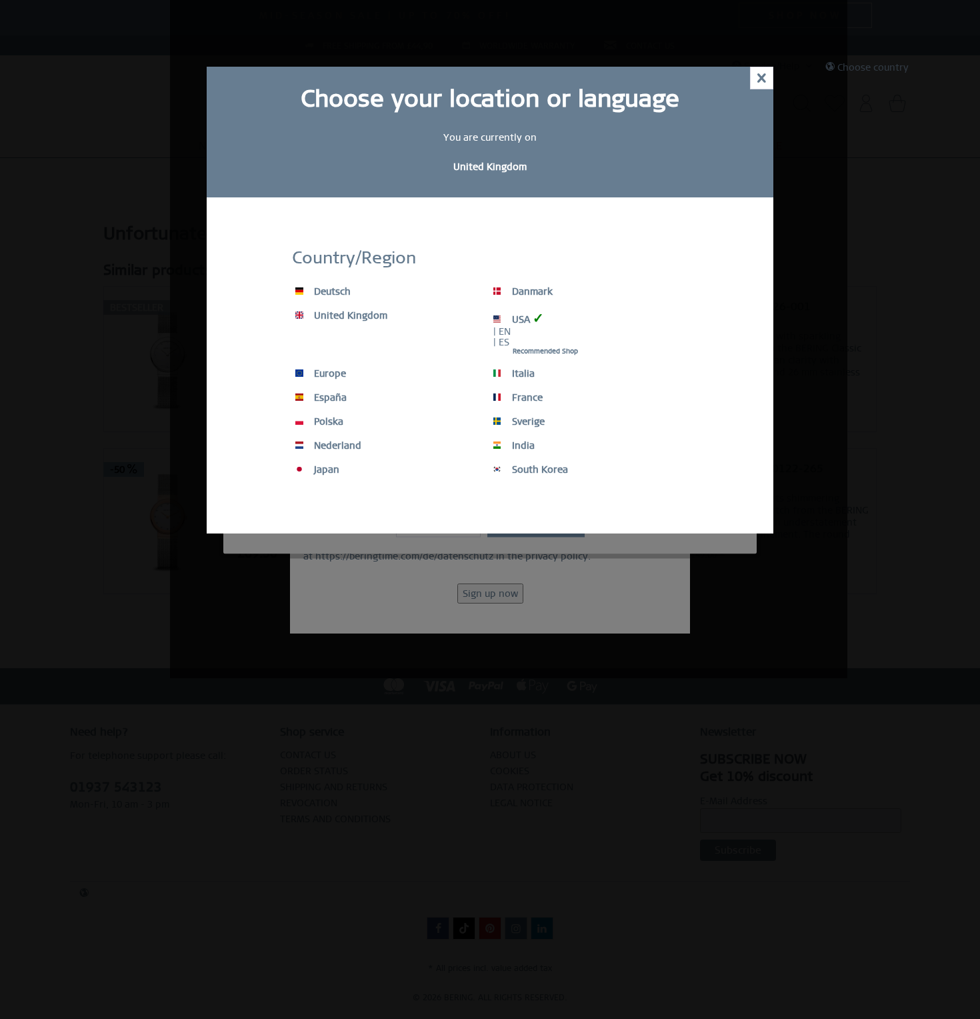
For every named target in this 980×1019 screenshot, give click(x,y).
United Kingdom (349, 315)
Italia (522, 373)
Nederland (336, 445)
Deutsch (331, 291)
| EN (502, 331)
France (526, 397)
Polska (327, 421)
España (329, 397)
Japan (325, 469)
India (522, 445)
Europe (328, 373)
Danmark (531, 291)
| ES (501, 342)
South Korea (538, 469)
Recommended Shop (545, 351)
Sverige (527, 421)
